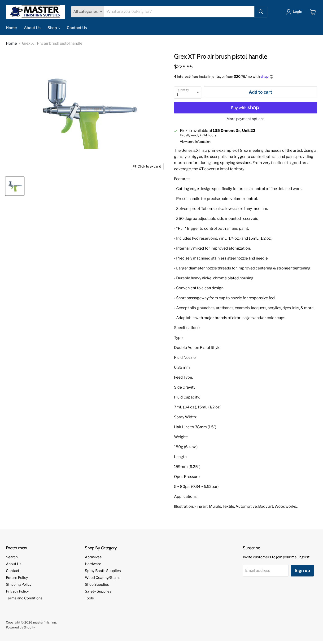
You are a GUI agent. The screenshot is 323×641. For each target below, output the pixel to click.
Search (12, 557)
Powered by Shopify (20, 627)
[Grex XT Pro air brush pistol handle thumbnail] (14, 186)
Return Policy (17, 578)
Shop (53, 28)
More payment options (246, 119)
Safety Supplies (98, 591)
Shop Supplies (97, 584)
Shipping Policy (18, 584)
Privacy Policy (17, 591)
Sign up (302, 570)
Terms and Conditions (24, 598)
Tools (89, 598)
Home (11, 28)
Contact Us (77, 28)
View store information (195, 141)
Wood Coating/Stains (103, 578)
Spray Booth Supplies (103, 571)
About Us (32, 28)
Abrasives (93, 557)
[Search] (260, 11)
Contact (12, 571)
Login (297, 11)
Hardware (93, 564)
